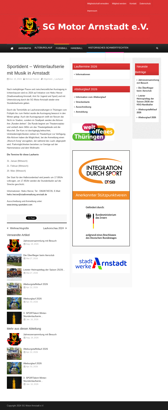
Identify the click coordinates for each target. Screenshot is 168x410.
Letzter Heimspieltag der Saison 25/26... (44, 269)
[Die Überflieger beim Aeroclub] (14, 260)
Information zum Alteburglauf (91, 97)
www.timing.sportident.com (19, 204)
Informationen (83, 74)
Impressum (92, 11)
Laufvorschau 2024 (53, 228)
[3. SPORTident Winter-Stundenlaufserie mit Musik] (14, 318)
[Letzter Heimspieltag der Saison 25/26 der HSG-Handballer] (14, 274)
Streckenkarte (83, 102)
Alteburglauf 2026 (32, 298)
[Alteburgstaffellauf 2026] (14, 289)
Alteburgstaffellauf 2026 (35, 284)
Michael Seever (32, 79)
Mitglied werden (119, 3)
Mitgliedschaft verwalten (98, 3)
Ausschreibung (83, 107)
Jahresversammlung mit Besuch (40, 240)
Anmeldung (82, 112)
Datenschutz (145, 3)
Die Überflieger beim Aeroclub (38, 255)
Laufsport (59, 79)
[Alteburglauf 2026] (14, 303)
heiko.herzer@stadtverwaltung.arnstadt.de (27, 194)
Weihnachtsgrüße (19, 228)
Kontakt (133, 3)
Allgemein (47, 79)
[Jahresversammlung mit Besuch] (14, 245)
